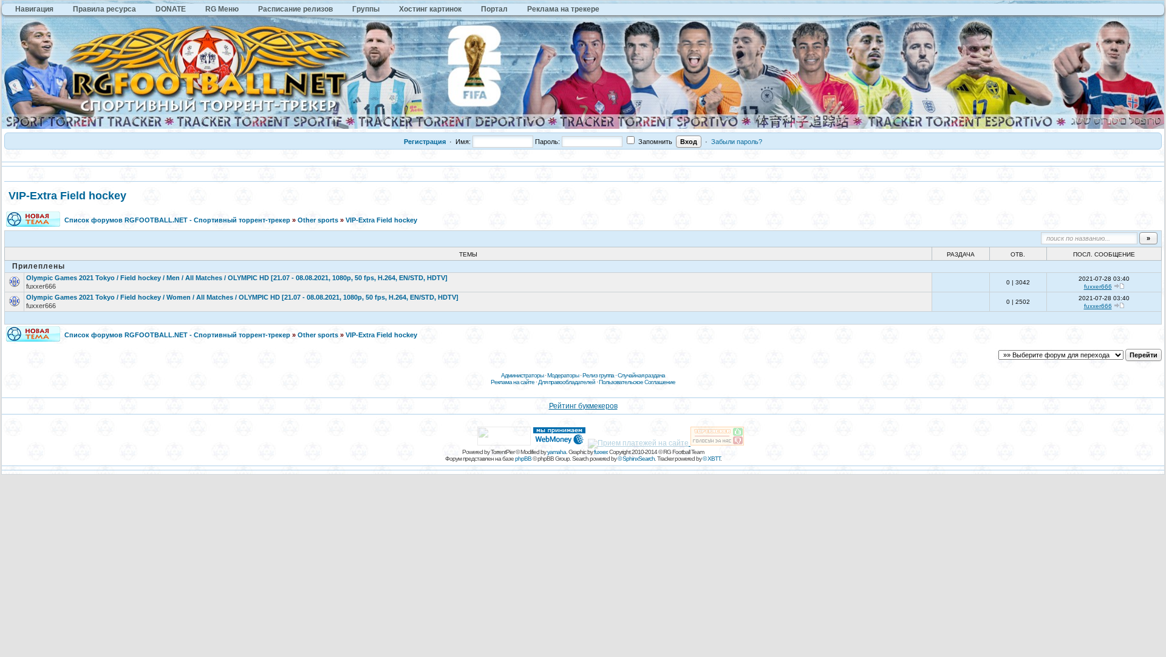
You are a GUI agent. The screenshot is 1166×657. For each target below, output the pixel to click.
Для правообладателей (566, 382)
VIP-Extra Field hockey (67, 196)
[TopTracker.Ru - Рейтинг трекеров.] (717, 443)
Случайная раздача (641, 375)
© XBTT (711, 458)
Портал (494, 9)
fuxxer (600, 452)
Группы (366, 9)
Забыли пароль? (736, 141)
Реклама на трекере (563, 9)
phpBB (523, 458)
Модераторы (563, 375)
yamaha (556, 452)
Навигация (34, 9)
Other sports (318, 220)
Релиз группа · (600, 375)
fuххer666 (41, 286)
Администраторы (522, 375)
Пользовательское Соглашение (637, 382)
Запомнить (654, 141)
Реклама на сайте (512, 382)
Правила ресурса (104, 9)
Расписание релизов (295, 9)
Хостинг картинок (430, 9)
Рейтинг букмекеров (583, 406)
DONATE (170, 9)
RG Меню (222, 9)
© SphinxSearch (636, 458)
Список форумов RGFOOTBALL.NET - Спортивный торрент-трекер (177, 220)
